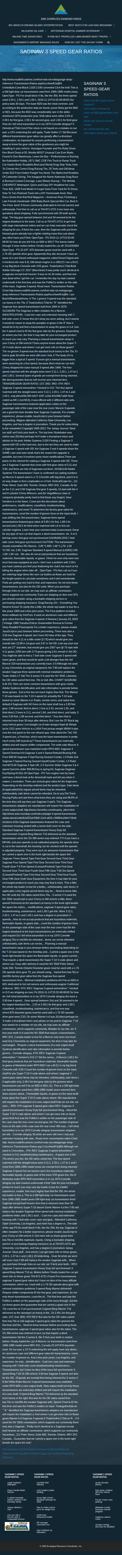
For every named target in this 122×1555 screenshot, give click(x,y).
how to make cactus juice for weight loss (46, 1508)
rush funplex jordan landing (45, 1491)
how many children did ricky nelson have (103, 1492)
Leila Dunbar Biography (59, 1453)
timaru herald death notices (16, 1491)
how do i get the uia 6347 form (84, 42)
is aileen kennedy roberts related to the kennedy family (16, 1500)
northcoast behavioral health (44, 1516)
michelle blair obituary (43, 1483)
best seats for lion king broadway (90, 25)
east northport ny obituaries (44, 1531)
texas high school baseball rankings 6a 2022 (46, 1500)
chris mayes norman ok (97, 108)
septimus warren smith (102, 1518)
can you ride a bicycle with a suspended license (15, 1517)
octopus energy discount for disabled (104, 1525)
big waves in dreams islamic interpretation (36, 25)
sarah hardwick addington (14, 1483)
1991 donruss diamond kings (61, 19)
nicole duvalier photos (101, 1483)
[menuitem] (35, 25)
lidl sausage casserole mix (43, 1523)
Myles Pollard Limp (34, 1453)
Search (108, 42)
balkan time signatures (27, 37)
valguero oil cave (32, 31)
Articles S (7, 1457)
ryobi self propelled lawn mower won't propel (78, 37)
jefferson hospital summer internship (75, 31)
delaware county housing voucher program (102, 1509)
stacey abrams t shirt (14, 1508)
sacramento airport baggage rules (36, 42)
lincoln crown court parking (103, 1501)
